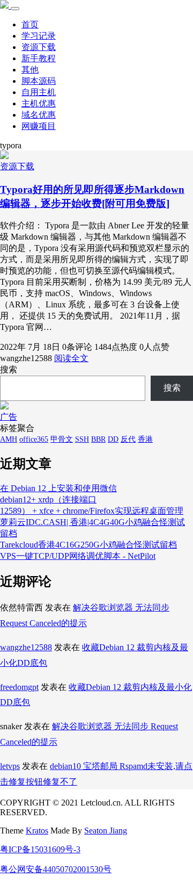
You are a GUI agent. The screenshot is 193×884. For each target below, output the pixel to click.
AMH (8, 439)
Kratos (37, 830)
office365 (33, 439)
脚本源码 (38, 80)
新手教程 (38, 58)
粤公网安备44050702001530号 (56, 869)
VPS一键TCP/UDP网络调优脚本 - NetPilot (77, 555)
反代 (128, 439)
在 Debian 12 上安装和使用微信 (58, 488)
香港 (145, 439)
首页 (30, 24)
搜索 (8, 369)
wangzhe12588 (26, 647)
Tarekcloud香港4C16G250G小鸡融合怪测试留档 (88, 544)
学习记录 (38, 35)
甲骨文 (61, 439)
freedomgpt (19, 687)
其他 (30, 69)
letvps (10, 766)
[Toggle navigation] (15, 8)
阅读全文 (71, 358)
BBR (98, 439)
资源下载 (38, 47)
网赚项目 (38, 126)
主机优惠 (38, 103)
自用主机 (38, 92)
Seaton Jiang (105, 830)
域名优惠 (38, 114)
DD (113, 439)
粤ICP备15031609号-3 (40, 849)
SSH (82, 439)
